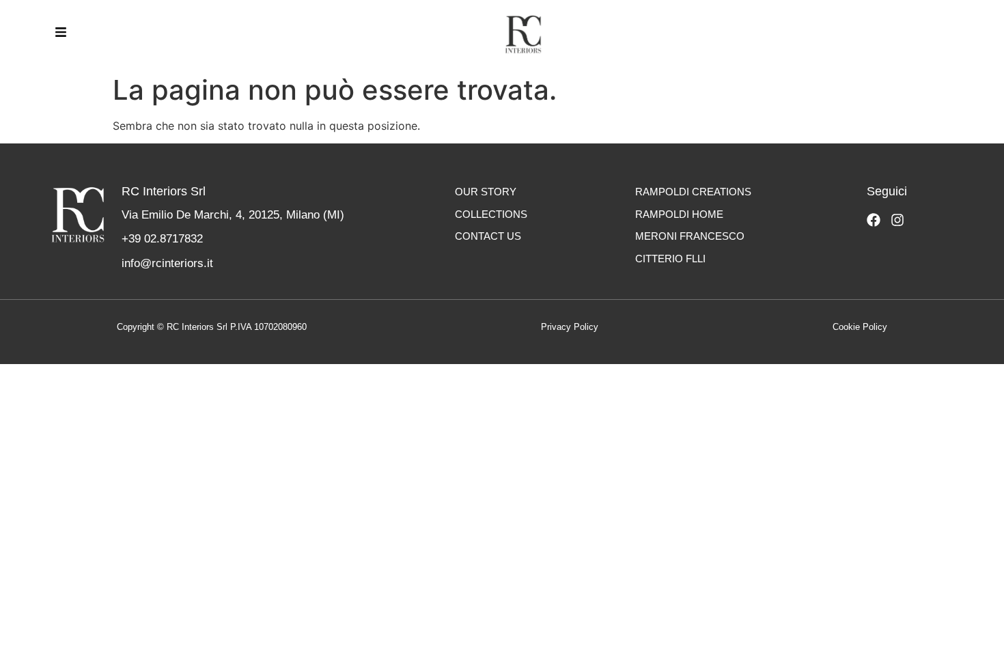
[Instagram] (897, 220)
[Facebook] (873, 220)
